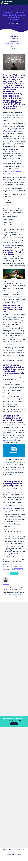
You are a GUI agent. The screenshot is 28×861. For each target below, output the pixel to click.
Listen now (14, 723)
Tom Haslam (11, 664)
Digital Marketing (18, 43)
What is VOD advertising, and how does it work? (14, 694)
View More (14, 709)
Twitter (14, 839)
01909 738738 (14, 828)
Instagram (14, 837)
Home (4, 22)
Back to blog (14, 573)
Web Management (9, 22)
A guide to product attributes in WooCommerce (14, 661)
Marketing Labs (18, 854)
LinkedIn (14, 841)
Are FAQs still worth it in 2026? (14, 629)
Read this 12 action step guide (11, 555)
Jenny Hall (11, 632)
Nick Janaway (11, 697)
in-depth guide (8, 245)
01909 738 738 (19, 569)
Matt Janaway (6, 584)
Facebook (14, 834)
